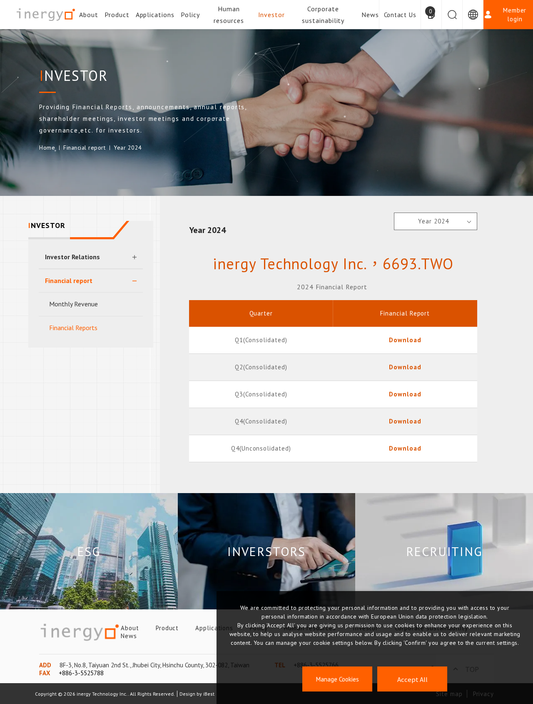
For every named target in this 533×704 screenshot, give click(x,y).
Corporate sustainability (323, 15)
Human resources (229, 15)
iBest (208, 694)
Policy (190, 14)
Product (117, 14)
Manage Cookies (337, 679)
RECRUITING (444, 551)
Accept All (412, 679)
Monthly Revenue (73, 304)
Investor (271, 14)
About (88, 14)
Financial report (84, 147)
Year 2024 (128, 147)
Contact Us (400, 15)
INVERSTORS (266, 551)
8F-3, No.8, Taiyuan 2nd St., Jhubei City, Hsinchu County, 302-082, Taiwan (154, 665)
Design (187, 694)
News (370, 14)
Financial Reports (73, 327)
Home (47, 147)
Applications (155, 14)
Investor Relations (72, 257)
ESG (89, 551)
